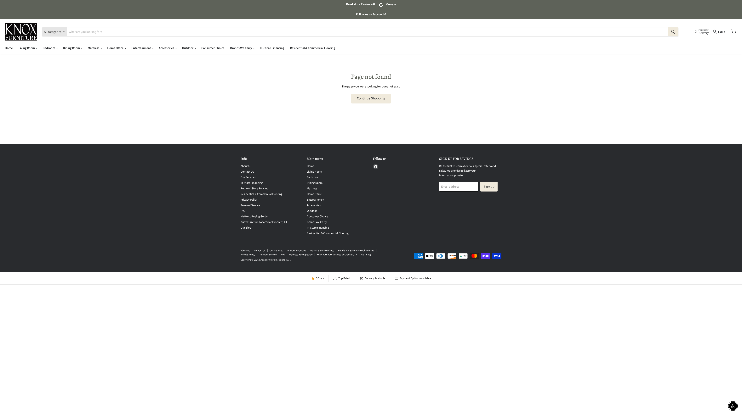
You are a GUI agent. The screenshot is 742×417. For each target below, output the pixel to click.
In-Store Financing (272, 48)
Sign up (488, 186)
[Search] (673, 31)
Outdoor (188, 48)
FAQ (243, 211)
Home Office (115, 48)
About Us (246, 166)
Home (9, 48)
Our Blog (246, 228)
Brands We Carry (241, 48)
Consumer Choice (212, 48)
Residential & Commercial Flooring (312, 48)
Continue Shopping (371, 98)
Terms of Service (250, 205)
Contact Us (247, 172)
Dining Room (71, 48)
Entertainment (141, 48)
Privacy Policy (249, 200)
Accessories (167, 48)
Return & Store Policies (254, 188)
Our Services (248, 177)
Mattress (94, 48)
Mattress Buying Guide (254, 216)
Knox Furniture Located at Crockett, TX (264, 222)
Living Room (27, 48)
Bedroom (49, 48)
